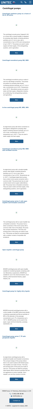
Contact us (16, 400)
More (16, 53)
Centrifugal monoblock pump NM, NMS (15, 60)
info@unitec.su (17, 396)
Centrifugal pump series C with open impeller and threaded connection (14, 201)
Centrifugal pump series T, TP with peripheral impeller (14, 337)
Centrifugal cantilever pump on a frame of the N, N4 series (16, 14)
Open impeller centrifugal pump (13, 250)
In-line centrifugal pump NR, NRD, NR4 (15, 107)
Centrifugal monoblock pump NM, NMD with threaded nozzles (15, 149)
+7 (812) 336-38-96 (17, 393)
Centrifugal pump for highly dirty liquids (16, 291)
